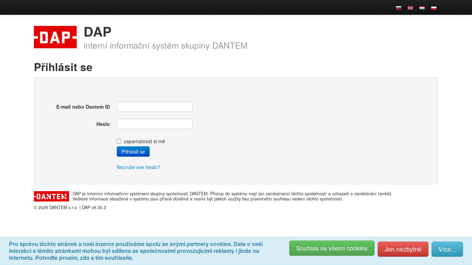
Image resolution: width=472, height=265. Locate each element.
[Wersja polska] (433, 7)
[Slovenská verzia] (398, 7)
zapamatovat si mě (144, 141)
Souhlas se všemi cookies (332, 248)
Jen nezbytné (403, 249)
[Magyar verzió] (422, 7)
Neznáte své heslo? (138, 167)
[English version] (410, 7)
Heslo (103, 123)
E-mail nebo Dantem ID (83, 106)
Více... (447, 249)
